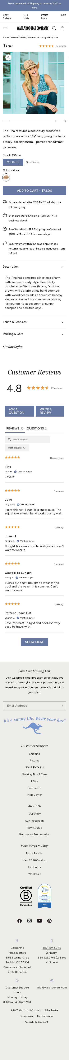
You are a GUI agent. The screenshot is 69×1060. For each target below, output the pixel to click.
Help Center (34, 794)
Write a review (46, 411)
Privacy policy (26, 1016)
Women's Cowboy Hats (40, 37)
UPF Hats (26, 16)
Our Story (35, 813)
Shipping (34, 753)
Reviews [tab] (15, 428)
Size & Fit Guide (34, 767)
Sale (63, 15)
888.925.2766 (46, 957)
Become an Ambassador (34, 834)
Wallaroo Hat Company (30, 1010)
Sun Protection (34, 820)
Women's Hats (18, 37)
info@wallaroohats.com (52, 987)
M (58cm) (13, 162)
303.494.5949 (52, 947)
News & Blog (34, 827)
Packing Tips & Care (34, 774)
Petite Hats (44, 16)
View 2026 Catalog (34, 860)
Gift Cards (34, 867)
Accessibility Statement (36, 1022)
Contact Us (34, 788)
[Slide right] (65, 121)
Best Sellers (7, 16)
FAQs (34, 781)
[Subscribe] (61, 705)
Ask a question (16, 411)
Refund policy (51, 1010)
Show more (34, 642)
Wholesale (34, 874)
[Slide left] (56, 121)
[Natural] (6, 177)
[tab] (36, 429)
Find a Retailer (34, 853)
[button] (5, 28)
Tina (56, 37)
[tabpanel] (34, 543)
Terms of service (45, 1016)
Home (6, 37)
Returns (34, 760)
